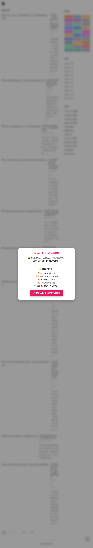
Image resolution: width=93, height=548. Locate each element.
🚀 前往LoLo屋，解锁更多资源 (46, 293)
